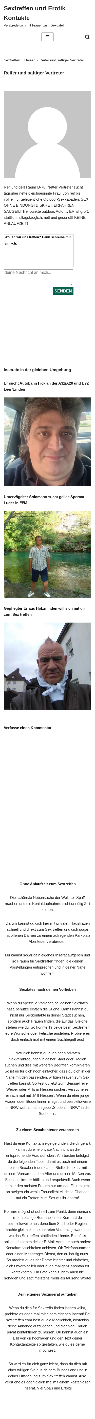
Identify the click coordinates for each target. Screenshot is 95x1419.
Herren (29, 60)
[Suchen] (87, 36)
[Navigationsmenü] (47, 37)
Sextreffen (12, 60)
